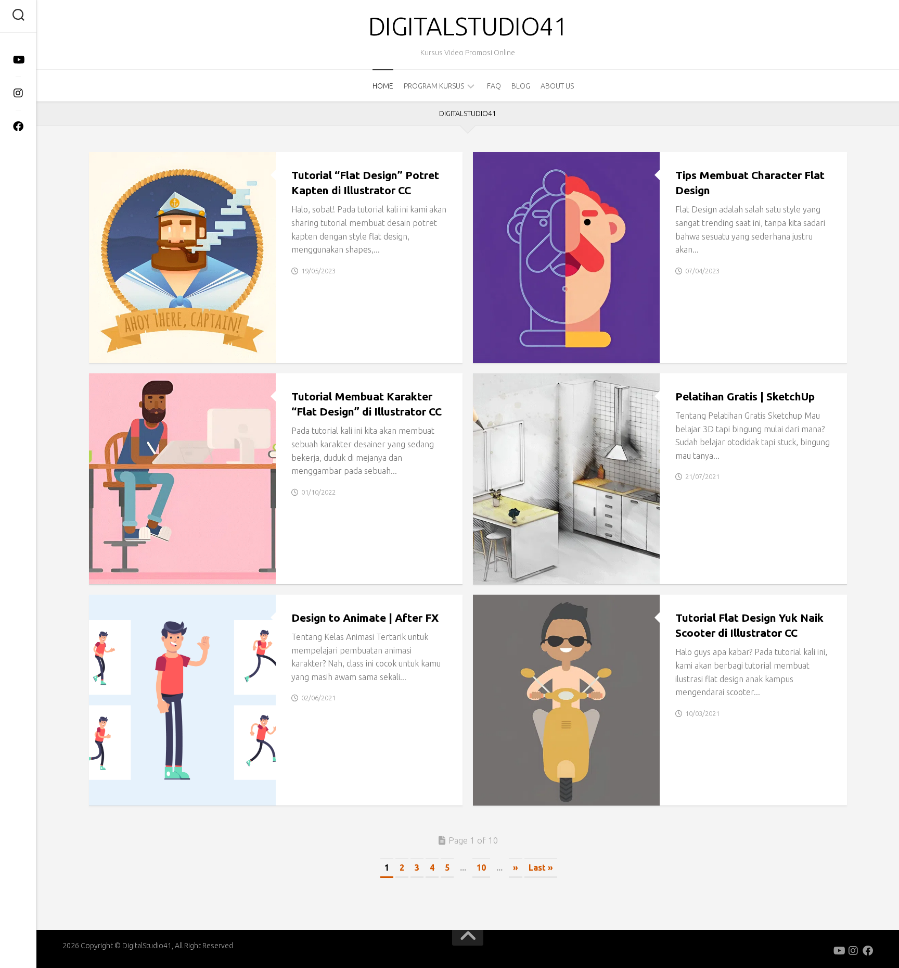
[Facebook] (18, 126)
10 (481, 867)
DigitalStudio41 (468, 26)
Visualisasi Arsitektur (524, 572)
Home (383, 86)
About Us (557, 86)
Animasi (111, 794)
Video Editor (158, 794)
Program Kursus (434, 86)
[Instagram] (18, 93)
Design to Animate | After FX (365, 617)
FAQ (494, 86)
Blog (520, 86)
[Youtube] (18, 59)
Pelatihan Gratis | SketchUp (745, 396)
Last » (541, 867)
